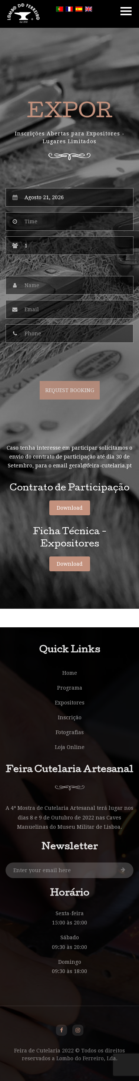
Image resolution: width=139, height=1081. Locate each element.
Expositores (70, 703)
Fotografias (70, 732)
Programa (69, 688)
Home (69, 673)
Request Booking (69, 390)
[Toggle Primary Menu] (126, 11)
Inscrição (70, 717)
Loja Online (70, 747)
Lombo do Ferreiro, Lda (86, 1058)
